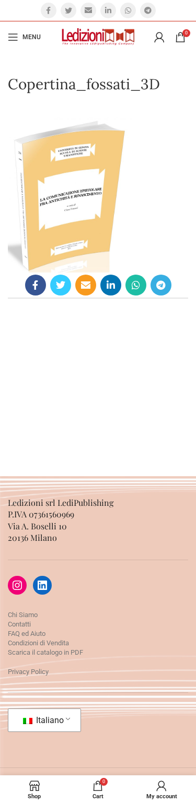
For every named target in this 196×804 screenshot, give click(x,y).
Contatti (19, 624)
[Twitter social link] (68, 10)
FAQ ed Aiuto (26, 633)
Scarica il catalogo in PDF (45, 652)
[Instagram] (17, 585)
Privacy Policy (28, 672)
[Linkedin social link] (108, 10)
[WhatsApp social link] (128, 10)
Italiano (49, 720)
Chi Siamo (23, 615)
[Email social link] (88, 10)
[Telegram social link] (148, 10)
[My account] (159, 37)
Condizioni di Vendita (38, 643)
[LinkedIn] (42, 585)
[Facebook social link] (48, 10)
